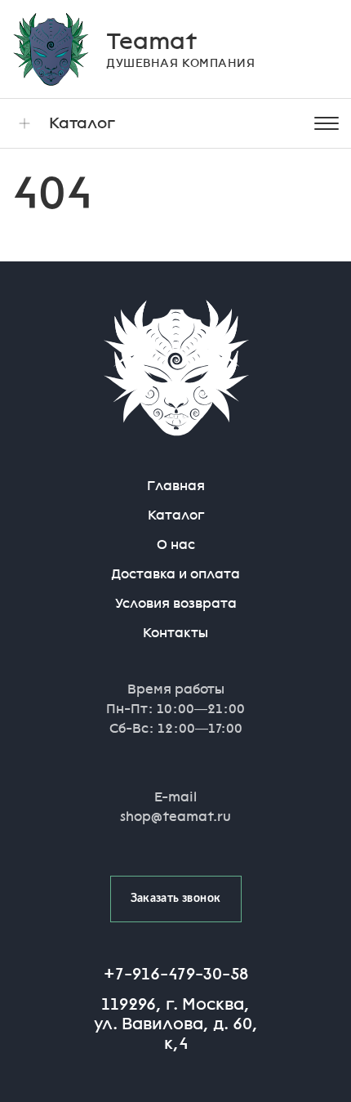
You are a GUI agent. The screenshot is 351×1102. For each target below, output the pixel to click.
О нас (176, 544)
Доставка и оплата (175, 574)
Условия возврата (176, 603)
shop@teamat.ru (175, 816)
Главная (176, 485)
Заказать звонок (176, 898)
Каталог (82, 123)
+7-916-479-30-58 (176, 974)
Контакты (175, 632)
